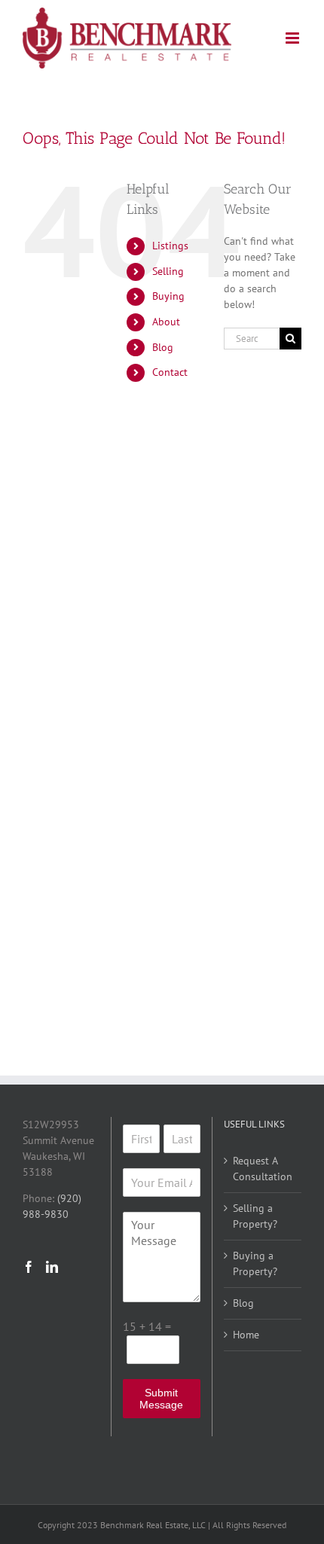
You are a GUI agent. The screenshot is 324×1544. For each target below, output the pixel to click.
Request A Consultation (262, 1168)
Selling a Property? (255, 1216)
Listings (170, 245)
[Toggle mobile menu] (293, 38)
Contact (170, 372)
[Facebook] (29, 1267)
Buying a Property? (255, 1263)
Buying (168, 296)
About (166, 321)
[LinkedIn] (52, 1267)
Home (246, 1334)
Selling (168, 271)
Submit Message (161, 1399)
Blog (162, 347)
